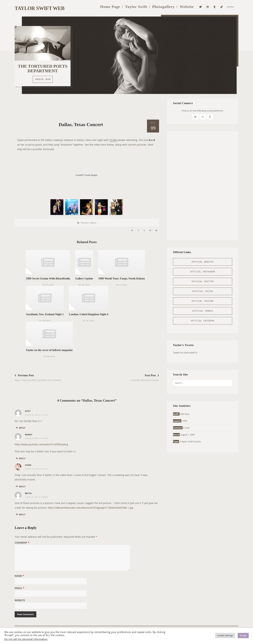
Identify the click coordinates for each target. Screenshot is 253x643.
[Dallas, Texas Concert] (132, 230)
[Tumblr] (215, 6)
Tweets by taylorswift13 (185, 352)
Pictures (85, 222)
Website (187, 6)
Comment (22, 542)
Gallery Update (84, 278)
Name (19, 576)
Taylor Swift (136, 6)
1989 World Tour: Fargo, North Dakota (121, 278)
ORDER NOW (43, 79)
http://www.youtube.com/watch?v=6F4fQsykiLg (41, 444)
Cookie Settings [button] (225, 635)
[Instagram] (207, 6)
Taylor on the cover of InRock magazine (49, 350)
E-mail (186, 427)
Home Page (110, 6)
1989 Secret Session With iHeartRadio (48, 278)
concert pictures (137, 144)
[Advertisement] (86, 106)
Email (19, 588)
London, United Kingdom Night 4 (88, 314)
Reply (22, 427)
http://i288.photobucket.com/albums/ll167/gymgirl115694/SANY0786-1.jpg (90, 507)
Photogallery (163, 6)
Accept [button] (243, 635)
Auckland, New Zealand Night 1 (45, 314)
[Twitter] (201, 6)
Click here (184, 414)
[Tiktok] (221, 6)
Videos (93, 222)
